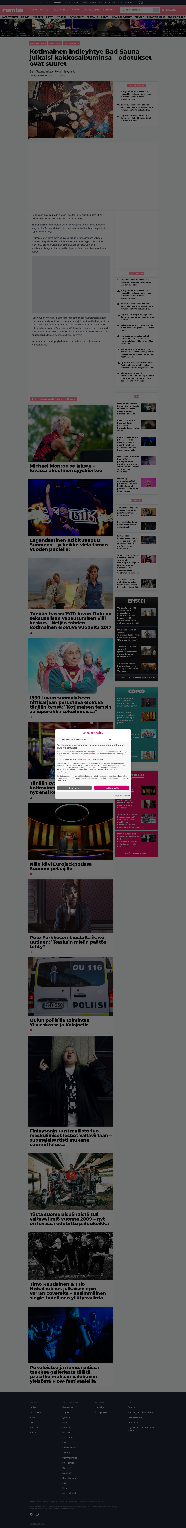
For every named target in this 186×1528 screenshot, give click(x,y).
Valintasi (112, 739)
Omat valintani (74, 788)
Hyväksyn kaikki (112, 788)
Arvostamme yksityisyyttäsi (74, 739)
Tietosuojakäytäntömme (120, 795)
